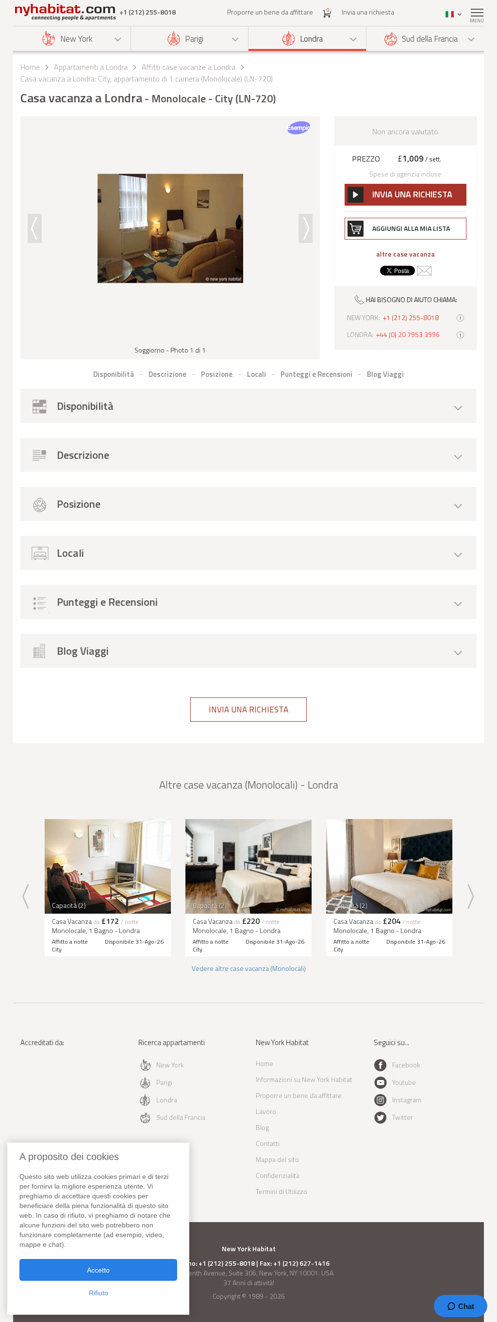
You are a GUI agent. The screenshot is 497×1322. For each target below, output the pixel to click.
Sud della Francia (430, 38)
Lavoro (266, 1111)
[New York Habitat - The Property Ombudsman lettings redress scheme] (48, 1082)
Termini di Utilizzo (281, 1191)
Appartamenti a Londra (91, 67)
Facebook (406, 1065)
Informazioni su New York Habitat (304, 1079)
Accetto (98, 1270)
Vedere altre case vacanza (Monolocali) (249, 968)
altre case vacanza (405, 254)
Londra (311, 38)
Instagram (406, 1100)
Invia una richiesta (368, 12)
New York (76, 38)
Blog (262, 1127)
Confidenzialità (277, 1175)
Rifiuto (98, 1293)
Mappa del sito (277, 1159)
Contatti (268, 1143)
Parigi (194, 38)
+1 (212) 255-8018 (147, 12)
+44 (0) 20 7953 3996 (408, 334)
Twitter (402, 1117)
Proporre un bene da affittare (270, 12)
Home (30, 67)
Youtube (404, 1082)
